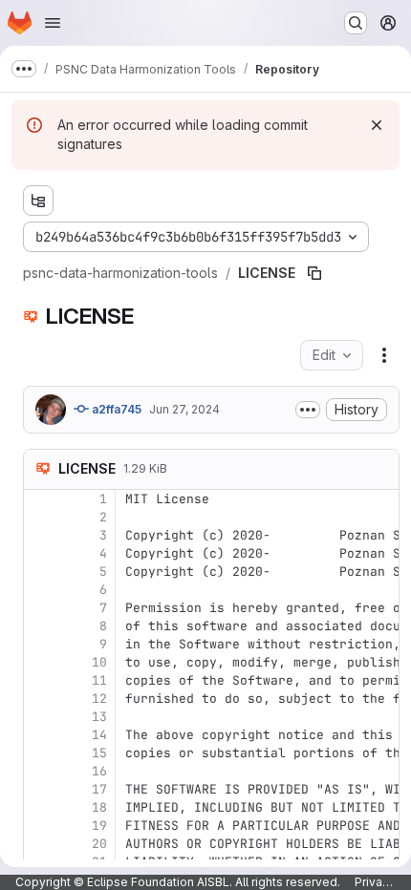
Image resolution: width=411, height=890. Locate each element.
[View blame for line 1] (40, 499)
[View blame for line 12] (40, 698)
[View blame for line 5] (40, 571)
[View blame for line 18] (40, 807)
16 (99, 771)
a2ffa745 (115, 409)
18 (99, 807)
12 (99, 698)
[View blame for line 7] (40, 608)
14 (99, 735)
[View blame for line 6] (40, 590)
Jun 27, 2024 (184, 409)
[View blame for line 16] (40, 771)
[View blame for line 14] (40, 735)
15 (99, 753)
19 (99, 825)
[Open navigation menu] (52, 23)
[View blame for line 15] (40, 753)
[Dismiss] (376, 125)
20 (99, 844)
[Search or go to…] (355, 22)
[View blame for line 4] (40, 553)
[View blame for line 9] (40, 644)
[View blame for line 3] (40, 535)
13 (99, 717)
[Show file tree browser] (38, 200)
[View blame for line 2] (40, 517)
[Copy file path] (314, 273)
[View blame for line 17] (40, 789)
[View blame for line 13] (40, 717)
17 (99, 789)
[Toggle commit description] (307, 409)
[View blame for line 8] (40, 626)
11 (99, 680)
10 (99, 662)
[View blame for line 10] (40, 662)
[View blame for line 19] (40, 825)
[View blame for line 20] (40, 844)
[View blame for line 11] (40, 680)
